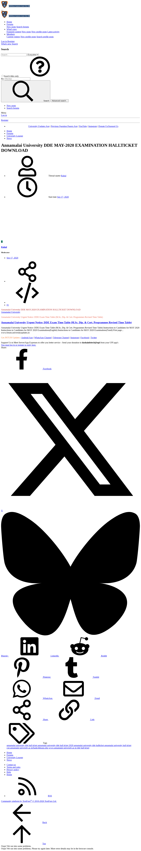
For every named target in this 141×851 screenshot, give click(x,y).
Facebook (85, 337)
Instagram (92, 126)
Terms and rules (13, 767)
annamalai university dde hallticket (89, 745)
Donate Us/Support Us (108, 126)
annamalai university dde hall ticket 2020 (56, 745)
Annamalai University (10, 312)
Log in (4, 115)
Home (9, 22)
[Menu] (2, 10)
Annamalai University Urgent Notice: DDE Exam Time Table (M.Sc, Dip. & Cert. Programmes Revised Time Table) (66, 322)
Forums (10, 24)
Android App (27, 337)
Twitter (94, 337)
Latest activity (53, 32)
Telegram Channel (61, 337)
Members (11, 34)
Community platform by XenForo (29, 801)
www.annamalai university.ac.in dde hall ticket (69, 748)
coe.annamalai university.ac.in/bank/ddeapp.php (28, 748)
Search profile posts (45, 37)
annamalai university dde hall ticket (22, 745)
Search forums (22, 27)
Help (9, 772)
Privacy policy (13, 769)
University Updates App (38, 126)
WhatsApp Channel (42, 337)
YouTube (83, 126)
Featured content (14, 32)
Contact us (11, 765)
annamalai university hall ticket (117, 745)
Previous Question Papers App (64, 126)
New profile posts (39, 32)
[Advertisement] (70, 219)
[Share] (27, 281)
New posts (11, 27)
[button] (40, 76)
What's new (12, 29)
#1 (8, 305)
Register (4, 120)
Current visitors (13, 37)
